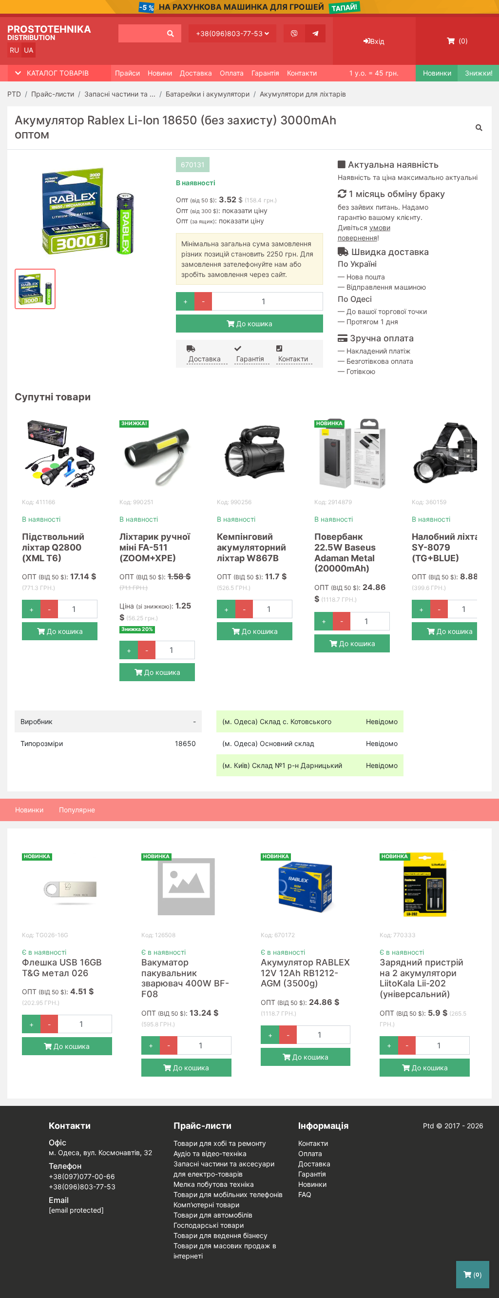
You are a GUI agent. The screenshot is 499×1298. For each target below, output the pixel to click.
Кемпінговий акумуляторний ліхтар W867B (251, 547)
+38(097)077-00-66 (82, 1176)
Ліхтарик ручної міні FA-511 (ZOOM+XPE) (154, 547)
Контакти (302, 73)
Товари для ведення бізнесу (220, 1235)
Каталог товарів (58, 73)
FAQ (304, 1194)
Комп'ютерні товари (206, 1204)
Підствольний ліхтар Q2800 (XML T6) (53, 547)
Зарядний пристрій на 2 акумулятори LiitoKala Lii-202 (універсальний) (421, 978)
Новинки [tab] (29, 810)
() (462, 41)
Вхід (377, 41)
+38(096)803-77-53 (230, 33)
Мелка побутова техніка (213, 1184)
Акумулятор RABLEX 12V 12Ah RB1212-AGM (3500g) (305, 972)
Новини (160, 73)
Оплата (232, 73)
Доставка (196, 73)
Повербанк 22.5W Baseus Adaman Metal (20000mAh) (345, 552)
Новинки (436, 73)
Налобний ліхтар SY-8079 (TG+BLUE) (448, 547)
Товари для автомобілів (212, 1215)
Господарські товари (208, 1225)
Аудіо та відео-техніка (210, 1153)
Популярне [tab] (77, 810)
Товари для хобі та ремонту (219, 1143)
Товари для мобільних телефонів (228, 1194)
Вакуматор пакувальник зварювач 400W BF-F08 (185, 978)
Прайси (127, 73)
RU (14, 50)
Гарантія (265, 73)
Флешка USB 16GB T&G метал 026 (62, 967)
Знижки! (478, 73)
